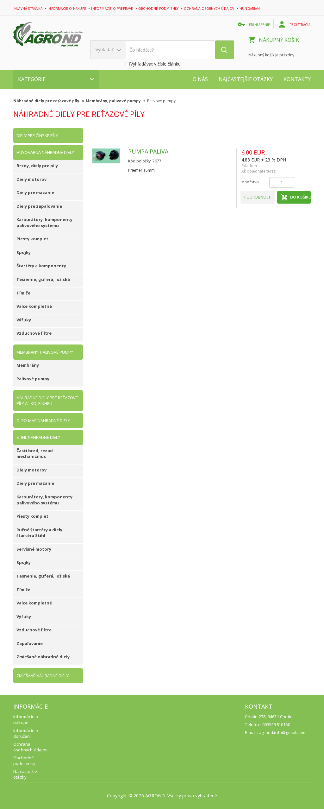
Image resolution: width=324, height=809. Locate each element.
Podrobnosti (257, 197)
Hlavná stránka (28, 8)
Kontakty (297, 79)
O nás (200, 79)
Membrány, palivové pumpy (114, 101)
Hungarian (250, 8)
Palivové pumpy (161, 101)
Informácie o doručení (25, 733)
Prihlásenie (260, 24)
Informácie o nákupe (67, 8)
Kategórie (32, 79)
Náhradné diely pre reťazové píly (46, 101)
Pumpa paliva (148, 151)
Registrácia (300, 24)
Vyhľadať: (105, 50)
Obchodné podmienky (159, 8)
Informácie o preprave (112, 8)
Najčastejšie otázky (246, 79)
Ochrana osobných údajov (209, 8)
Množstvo (250, 182)
